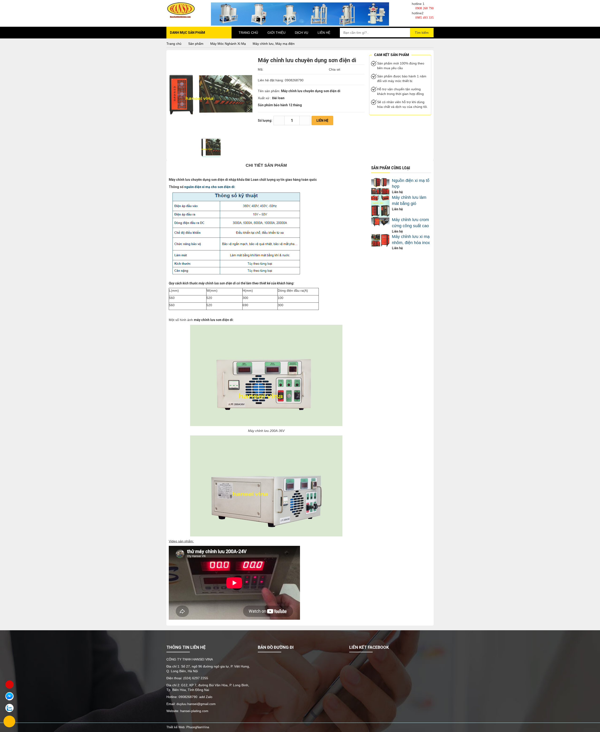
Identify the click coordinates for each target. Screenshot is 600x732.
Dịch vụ (301, 32)
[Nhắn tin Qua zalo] (9, 708)
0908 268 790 (424, 8)
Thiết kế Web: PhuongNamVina (187, 727)
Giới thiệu (276, 32)
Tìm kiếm (422, 32)
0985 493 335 (424, 17)
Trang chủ (248, 32)
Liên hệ (324, 32)
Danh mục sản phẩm (187, 32)
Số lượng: (265, 120)
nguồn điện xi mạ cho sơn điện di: (209, 187)
